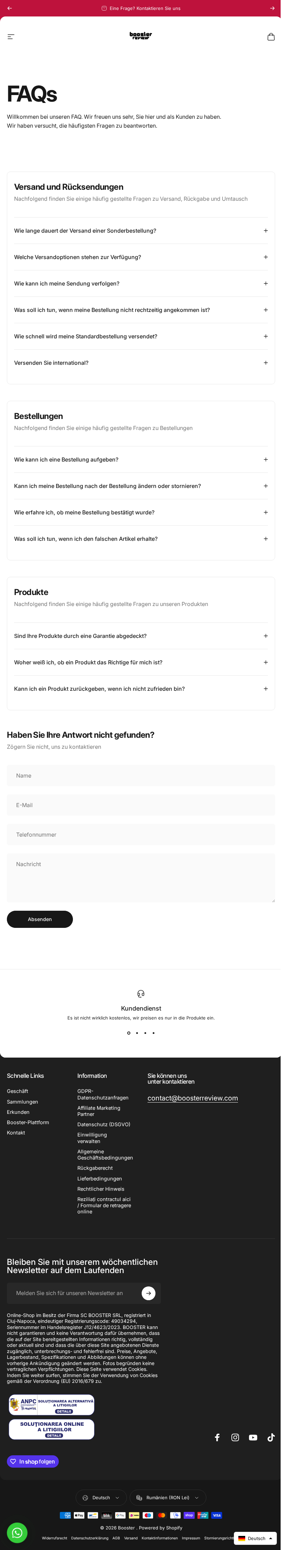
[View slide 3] (143, 1033)
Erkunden (18, 1112)
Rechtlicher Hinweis (99, 1195)
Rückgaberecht (93, 1175)
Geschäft (17, 1091)
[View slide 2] (134, 1033)
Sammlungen (22, 1102)
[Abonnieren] (147, 1299)
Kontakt (16, 1133)
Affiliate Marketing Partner (97, 1111)
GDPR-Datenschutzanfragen (101, 1094)
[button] (250, 1538)
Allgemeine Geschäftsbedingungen (104, 1161)
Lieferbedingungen (98, 1185)
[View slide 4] (151, 1033)
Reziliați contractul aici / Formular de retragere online (98, 1211)
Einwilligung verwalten (91, 1144)
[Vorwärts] (272, 8)
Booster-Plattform (28, 1122)
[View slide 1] (126, 1033)
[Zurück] (9, 8)
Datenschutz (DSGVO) (91, 1127)
